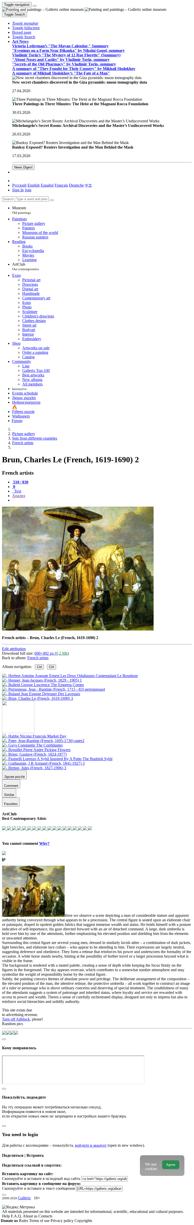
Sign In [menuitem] (18, 190)
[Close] (52, 200)
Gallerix (24, 1198)
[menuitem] (88, 185)
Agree (170, 1165)
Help (6, 1216)
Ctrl (39, 667)
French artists (37, 658)
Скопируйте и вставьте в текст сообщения (38, 1188)
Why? (44, 843)
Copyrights (83, 1220)
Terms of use (40, 1220)
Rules (24, 1220)
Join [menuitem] (28, 190)
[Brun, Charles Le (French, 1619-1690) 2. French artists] (78, 629)
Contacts (45, 1216)
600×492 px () (51, 653)
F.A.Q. (17, 1216)
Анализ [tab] (18, 496)
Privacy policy (63, 1220)
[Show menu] (35, 6)
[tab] (20, 482)
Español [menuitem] (47, 185)
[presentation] (102, 500)
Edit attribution (14, 649)
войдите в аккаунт (91, 1145)
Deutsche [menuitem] (76, 185)
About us (30, 1216)
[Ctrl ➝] (34, 736)
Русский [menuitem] (19, 185)
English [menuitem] (34, 185)
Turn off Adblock (16, 1019)
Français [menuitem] (61, 185)
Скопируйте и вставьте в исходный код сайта (41, 1178)
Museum (21, 210)
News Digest (23, 167)
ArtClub (25, 266)
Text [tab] (17, 491)
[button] (25, 23)
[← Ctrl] (37, 698)
